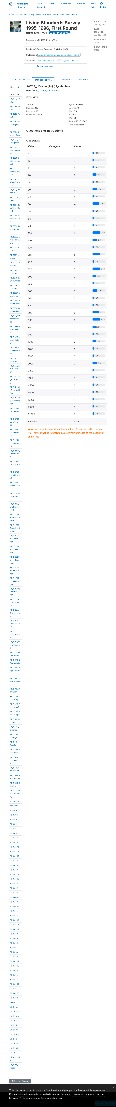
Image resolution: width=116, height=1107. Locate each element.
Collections (65, 4)
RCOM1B (13, 829)
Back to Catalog (21, 1081)
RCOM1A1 (14, 810)
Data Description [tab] (43, 80)
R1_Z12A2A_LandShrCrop (15, 454)
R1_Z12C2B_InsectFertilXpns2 (15, 549)
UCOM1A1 (14, 1007)
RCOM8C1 (14, 984)
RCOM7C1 (14, 961)
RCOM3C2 (14, 879)
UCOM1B (13, 1025)
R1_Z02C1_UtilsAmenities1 (15, 150)
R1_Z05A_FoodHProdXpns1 (15, 208)
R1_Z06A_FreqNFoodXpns (15, 229)
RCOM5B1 (14, 915)
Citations (80, 4)
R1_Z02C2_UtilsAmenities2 (15, 161)
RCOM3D (14, 883)
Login (103, 7)
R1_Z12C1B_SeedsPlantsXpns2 (15, 528)
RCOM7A (14, 952)
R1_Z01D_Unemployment (15, 124)
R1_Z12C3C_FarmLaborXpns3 (15, 592)
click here (57, 1098)
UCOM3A (14, 1043)
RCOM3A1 (14, 860)
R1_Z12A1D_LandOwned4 (15, 443)
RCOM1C (14, 833)
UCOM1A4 (14, 1020)
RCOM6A (14, 938)
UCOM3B (14, 1048)
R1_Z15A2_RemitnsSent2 (15, 760)
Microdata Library (23, 5)
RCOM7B (14, 956)
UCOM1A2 (14, 1011)
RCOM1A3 (14, 819)
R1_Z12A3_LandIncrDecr (15, 485)
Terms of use (92, 5)
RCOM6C (14, 947)
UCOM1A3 (14, 1016)
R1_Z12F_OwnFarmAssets (15, 645)
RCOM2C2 (14, 856)
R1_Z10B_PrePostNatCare (15, 350)
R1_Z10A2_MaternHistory (15, 340)
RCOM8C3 (14, 993)
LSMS (38, 15)
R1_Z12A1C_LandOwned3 (15, 432)
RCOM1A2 (14, 815)
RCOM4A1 (14, 892)
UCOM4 (13, 1052)
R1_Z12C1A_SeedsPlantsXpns (15, 517)
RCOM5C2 (14, 929)
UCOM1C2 (14, 1034)
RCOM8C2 (14, 988)
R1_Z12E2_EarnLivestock (15, 634)
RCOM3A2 (14, 865)
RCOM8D (14, 998)
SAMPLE (13, 1002)
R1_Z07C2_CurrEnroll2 (47, 90)
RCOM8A (14, 975)
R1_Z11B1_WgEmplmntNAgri (15, 390)
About (52, 4)
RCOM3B (14, 870)
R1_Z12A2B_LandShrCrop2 (15, 464)
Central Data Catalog (25, 15)
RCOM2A (14, 838)
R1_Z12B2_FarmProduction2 (15, 507)
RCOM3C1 (14, 874)
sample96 (14, 806)
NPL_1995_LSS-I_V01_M (53, 15)
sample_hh (14, 801)
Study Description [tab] (21, 80)
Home (11, 15)
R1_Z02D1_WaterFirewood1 (15, 171)
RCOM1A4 (14, 824)
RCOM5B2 (14, 920)
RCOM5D (14, 934)
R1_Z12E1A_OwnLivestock (15, 613)
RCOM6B (14, 943)
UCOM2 (13, 1039)
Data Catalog (41, 5)
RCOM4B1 (14, 902)
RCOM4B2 (14, 906)
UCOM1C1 (14, 1030)
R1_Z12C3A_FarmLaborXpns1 (15, 570)
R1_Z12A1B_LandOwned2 (15, 422)
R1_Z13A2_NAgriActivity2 (15, 670)
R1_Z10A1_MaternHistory (15, 329)
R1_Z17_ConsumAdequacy (15, 793)
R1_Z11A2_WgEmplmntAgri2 (15, 379)
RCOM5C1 (14, 924)
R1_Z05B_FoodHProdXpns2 (15, 218)
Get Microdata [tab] (86, 80)
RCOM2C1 (14, 851)
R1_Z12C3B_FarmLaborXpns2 (15, 581)
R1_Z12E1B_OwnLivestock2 (15, 623)
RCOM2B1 (14, 842)
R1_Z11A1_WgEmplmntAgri (15, 369)
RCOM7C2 (14, 966)
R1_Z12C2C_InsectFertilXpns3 (15, 560)
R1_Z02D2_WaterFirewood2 (15, 182)
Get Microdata (61, 33)
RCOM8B (14, 979)
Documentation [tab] (64, 80)
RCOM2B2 (14, 847)
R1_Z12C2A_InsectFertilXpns (15, 538)
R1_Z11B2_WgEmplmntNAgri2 (15, 400)
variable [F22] (71, 15)
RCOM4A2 (14, 897)
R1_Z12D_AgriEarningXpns (15, 602)
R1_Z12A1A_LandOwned (15, 411)
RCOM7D (14, 970)
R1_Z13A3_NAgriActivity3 (15, 681)
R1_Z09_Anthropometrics (15, 319)
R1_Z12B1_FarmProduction (15, 496)
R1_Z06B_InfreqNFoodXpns (15, 240)
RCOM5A (14, 911)
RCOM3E (14, 888)
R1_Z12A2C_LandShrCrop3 (15, 475)
